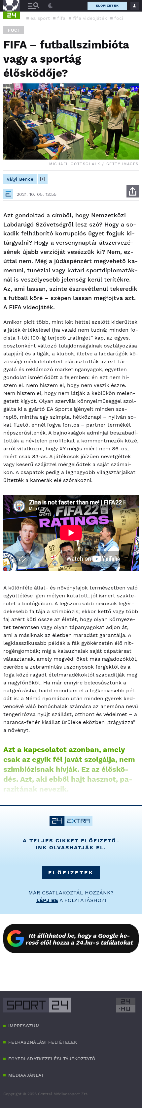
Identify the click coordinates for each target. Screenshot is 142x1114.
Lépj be (47, 900)
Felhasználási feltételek (42, 1042)
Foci (13, 30)
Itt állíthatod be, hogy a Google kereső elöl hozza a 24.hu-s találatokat (79, 939)
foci (118, 18)
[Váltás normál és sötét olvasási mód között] (50, 6)
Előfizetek (107, 5)
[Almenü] (34, 6)
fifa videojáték (90, 18)
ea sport (40, 18)
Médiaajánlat (26, 1075)
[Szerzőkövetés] (43, 179)
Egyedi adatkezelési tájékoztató (51, 1058)
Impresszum (24, 1025)
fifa (61, 18)
